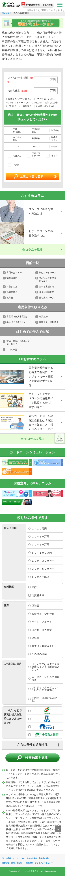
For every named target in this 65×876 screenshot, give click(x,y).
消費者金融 (11, 278)
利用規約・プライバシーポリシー (39, 863)
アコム (16, 146)
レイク (54, 146)
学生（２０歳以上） (16, 322)
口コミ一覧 (11, 349)
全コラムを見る (32, 249)
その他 (16, 165)
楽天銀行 (55, 130)
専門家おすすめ (33, 5)
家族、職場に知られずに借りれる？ (18, 342)
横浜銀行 (36, 138)
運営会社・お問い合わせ (12, 863)
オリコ (54, 156)
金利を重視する (46, 286)
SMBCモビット (55, 138)
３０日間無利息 (46, 292)
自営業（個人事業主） (17, 316)
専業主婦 (43, 316)
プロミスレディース (36, 155)
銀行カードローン (47, 272)
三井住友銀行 (36, 130)
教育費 (9, 297)
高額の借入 (11, 292)
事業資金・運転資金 (48, 322)
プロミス (36, 146)
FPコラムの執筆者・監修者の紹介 (36, 858)
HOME (5, 12)
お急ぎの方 (11, 286)
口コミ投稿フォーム (10, 858)
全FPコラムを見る (33, 438)
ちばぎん (17, 156)
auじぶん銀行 (17, 138)
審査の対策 (48, 5)
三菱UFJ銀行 (17, 130)
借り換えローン (46, 297)
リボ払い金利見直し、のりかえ (50, 279)
